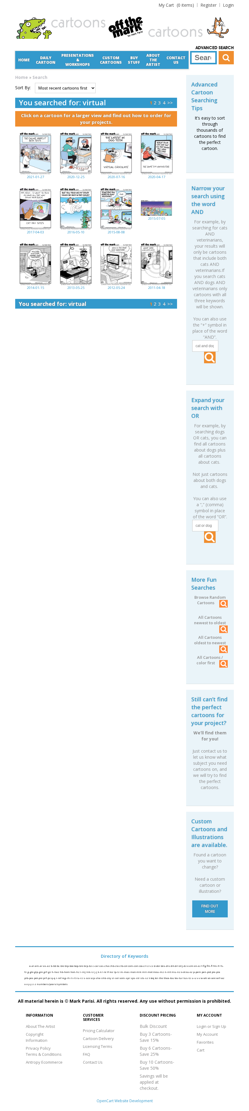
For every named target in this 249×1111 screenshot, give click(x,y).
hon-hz (75, 972)
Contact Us (176, 60)
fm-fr (216, 965)
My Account (207, 1034)
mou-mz (159, 972)
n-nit (168, 972)
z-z (34, 984)
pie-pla (216, 972)
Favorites (205, 1042)
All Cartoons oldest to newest (210, 640)
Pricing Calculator (98, 1030)
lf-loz (110, 972)
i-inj (83, 972)
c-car (96, 965)
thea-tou (169, 978)
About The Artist (40, 1026)
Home (24, 60)
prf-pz (47, 978)
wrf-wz (220, 978)
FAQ (86, 1054)
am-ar (39, 965)
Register (208, 5)
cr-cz (150, 965)
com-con (133, 965)
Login (228, 5)
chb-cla (114, 965)
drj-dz (183, 965)
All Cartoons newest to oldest (210, 620)
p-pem (197, 972)
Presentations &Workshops (77, 60)
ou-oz (189, 972)
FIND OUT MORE (209, 908)
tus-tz (187, 978)
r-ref (59, 978)
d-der (157, 965)
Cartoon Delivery (98, 1038)
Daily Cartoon (45, 60)
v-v (199, 978)
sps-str (135, 978)
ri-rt (73, 978)
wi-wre (212, 978)
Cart (200, 1050)
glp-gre (38, 972)
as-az (47, 965)
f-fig (204, 965)
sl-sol (115, 978)
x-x (26, 984)
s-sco (87, 978)
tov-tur (179, 978)
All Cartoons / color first (209, 660)
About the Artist (153, 60)
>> (170, 103)
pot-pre (38, 978)
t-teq (152, 978)
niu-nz (176, 972)
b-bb (54, 965)
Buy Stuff (134, 60)
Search (39, 77)
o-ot (183, 972)
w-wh (204, 978)
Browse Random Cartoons (210, 599)
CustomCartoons (111, 60)
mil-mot (147, 972)
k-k (100, 972)
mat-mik (136, 972)
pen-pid (207, 972)
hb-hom (65, 972)
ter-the (159, 978)
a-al (32, 965)
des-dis (166, 965)
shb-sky (106, 978)
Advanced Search (215, 48)
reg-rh (66, 978)
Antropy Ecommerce (44, 1062)
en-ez (197, 965)
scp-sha (95, 978)
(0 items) (176, 5)
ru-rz (80, 978)
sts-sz (144, 978)
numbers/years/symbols (52, 984)
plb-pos (29, 978)
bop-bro (79, 965)
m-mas (125, 972)
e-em (190, 965)
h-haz (56, 972)
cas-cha (104, 965)
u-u (194, 978)
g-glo (30, 972)
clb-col (123, 965)
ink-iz (90, 972)
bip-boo (69, 965)
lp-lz (117, 972)
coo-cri (143, 965)
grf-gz (47, 972)
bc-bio (61, 965)
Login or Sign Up (211, 1026)
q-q (53, 978)
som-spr (125, 978)
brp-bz (88, 965)
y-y (30, 984)
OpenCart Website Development (125, 1100)
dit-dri (175, 965)
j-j (96, 972)
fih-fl (210, 965)
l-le (104, 972)
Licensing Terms (97, 1046)
